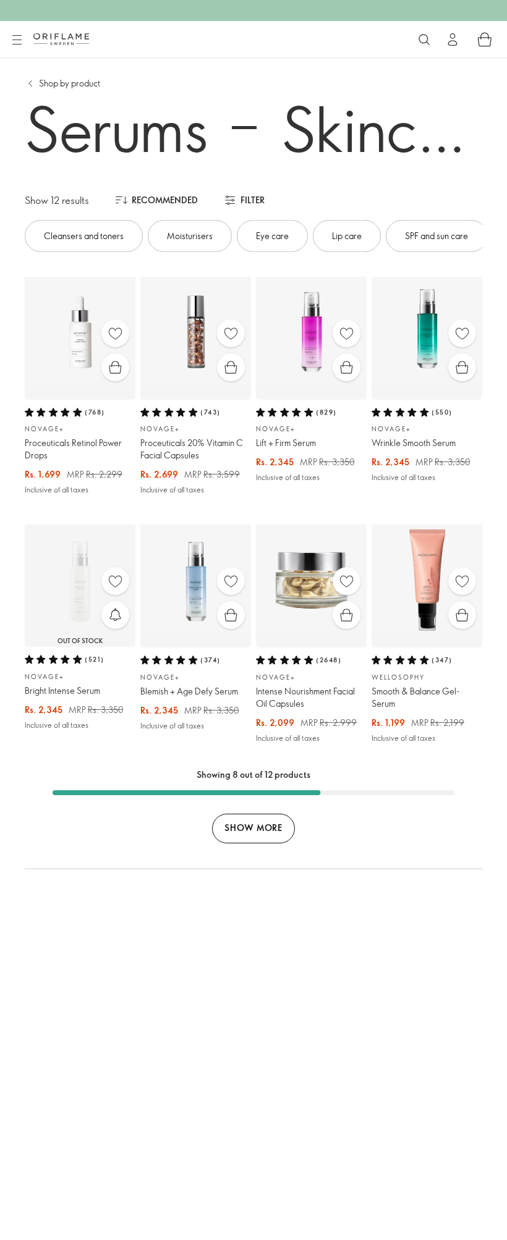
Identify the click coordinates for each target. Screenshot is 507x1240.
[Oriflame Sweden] (61, 39)
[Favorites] (115, 333)
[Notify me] (115, 615)
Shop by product (69, 83)
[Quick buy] (115, 367)
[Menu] (16, 40)
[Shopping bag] (485, 40)
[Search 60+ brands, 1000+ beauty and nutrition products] (424, 39)
